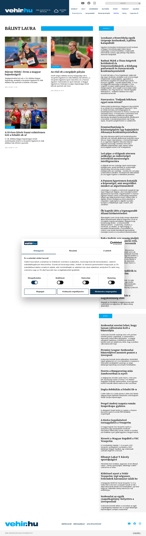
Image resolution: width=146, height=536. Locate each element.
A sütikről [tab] (107, 251)
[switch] (60, 282)
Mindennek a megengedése (106, 292)
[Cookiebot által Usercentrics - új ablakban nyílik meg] (112, 243)
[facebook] (88, 3)
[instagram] (94, 3)
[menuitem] (74, 9)
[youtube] (82, 3)
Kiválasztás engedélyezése (73, 292)
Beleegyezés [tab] (39, 251)
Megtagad (40, 292)
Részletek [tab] (73, 251)
